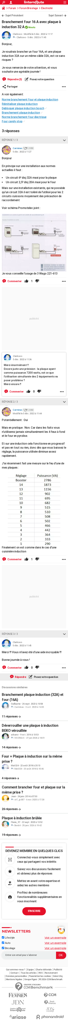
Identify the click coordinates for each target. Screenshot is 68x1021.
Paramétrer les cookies (40, 976)
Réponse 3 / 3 (10, 633)
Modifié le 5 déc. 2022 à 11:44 (27, 413)
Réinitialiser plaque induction (20, 104)
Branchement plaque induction (21, 112)
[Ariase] (18, 1017)
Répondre (20, 677)
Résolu (31, 27)
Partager (12, 86)
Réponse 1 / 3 (10, 140)
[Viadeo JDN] (50, 1009)
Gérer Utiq (57, 976)
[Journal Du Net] (18, 1002)
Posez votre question (41, 79)
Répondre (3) (14, 79)
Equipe (30, 969)
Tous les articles (29, 973)
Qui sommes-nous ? (15, 969)
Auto (7, 943)
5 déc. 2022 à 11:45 (37, 37)
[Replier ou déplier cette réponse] (64, 140)
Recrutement (51, 973)
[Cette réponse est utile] (26, 281)
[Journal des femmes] (18, 995)
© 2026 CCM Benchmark (50, 979)
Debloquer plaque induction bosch (23, 108)
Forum (12, 8)
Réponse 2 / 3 (10, 401)
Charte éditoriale (44, 969)
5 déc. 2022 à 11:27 (22, 151)
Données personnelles (16, 976)
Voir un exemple (55, 937)
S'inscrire (34, 911)
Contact (15, 973)
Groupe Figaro (30, 979)
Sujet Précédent (14, 15)
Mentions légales (14, 979)
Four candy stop (12, 121)
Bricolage (9, 948)
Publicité (58, 969)
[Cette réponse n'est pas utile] (37, 281)
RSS (41, 973)
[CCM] (50, 995)
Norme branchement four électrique (24, 117)
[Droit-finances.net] (50, 1002)
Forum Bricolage (28, 8)
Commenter (14, 281)
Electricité (47, 8)
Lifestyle (9, 937)
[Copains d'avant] (18, 1009)
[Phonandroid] (50, 1017)
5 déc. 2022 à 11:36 (22, 359)
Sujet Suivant (55, 15)
